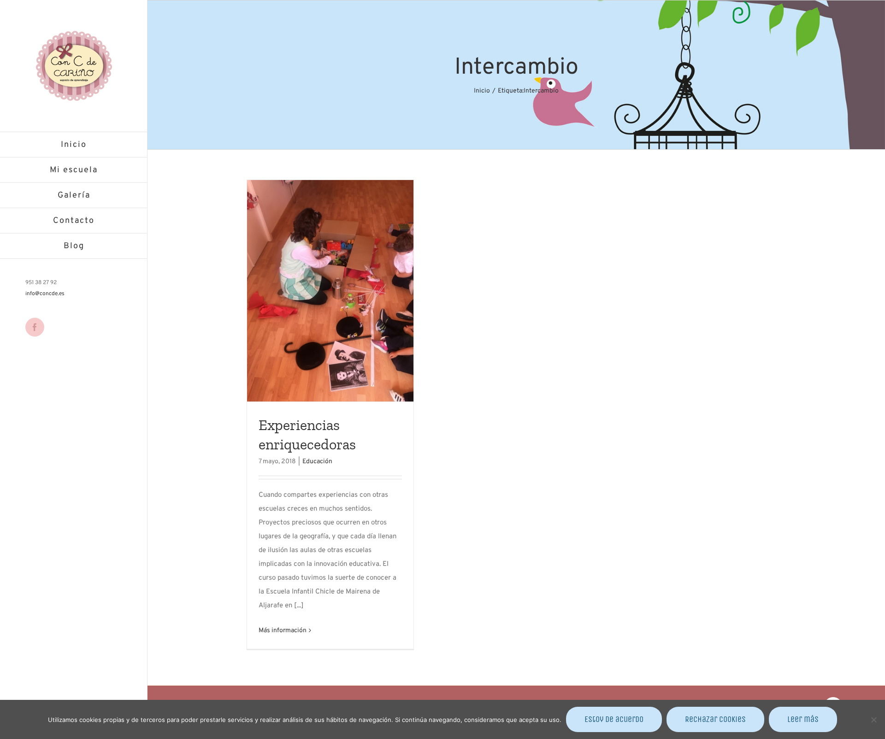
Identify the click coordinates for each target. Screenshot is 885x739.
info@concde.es (45, 293)
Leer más (803, 719)
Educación (317, 462)
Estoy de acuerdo (613, 719)
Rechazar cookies (715, 719)
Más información (283, 630)
